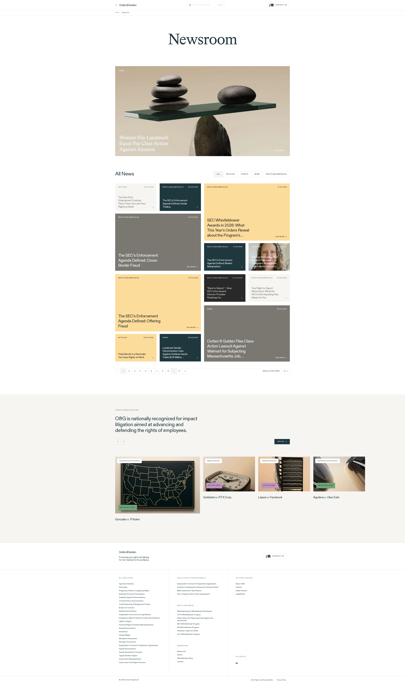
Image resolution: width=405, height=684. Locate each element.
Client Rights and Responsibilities (262, 680)
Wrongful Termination (127, 642)
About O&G (240, 584)
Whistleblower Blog (276, 174)
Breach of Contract (126, 608)
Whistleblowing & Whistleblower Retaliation (194, 611)
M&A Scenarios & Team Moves (189, 591)
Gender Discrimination (128, 611)
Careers (239, 587)
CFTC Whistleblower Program (189, 615)
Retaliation (123, 632)
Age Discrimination (126, 584)
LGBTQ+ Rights (125, 621)
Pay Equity (123, 587)
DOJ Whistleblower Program (188, 634)
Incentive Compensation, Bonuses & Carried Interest (198, 587)
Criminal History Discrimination (131, 601)
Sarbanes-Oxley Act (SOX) (187, 631)
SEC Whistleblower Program (188, 624)
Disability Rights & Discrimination (132, 597)
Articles (230, 174)
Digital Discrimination (127, 649)
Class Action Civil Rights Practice (132, 662)
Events (244, 174)
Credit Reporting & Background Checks (134, 604)
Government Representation (130, 659)
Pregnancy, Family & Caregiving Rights (134, 591)
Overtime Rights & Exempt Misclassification (136, 625)
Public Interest (241, 591)
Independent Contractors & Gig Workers (135, 615)
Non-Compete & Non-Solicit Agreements (193, 594)
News (257, 174)
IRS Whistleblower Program (188, 627)
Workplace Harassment (128, 638)
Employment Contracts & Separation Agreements (138, 645)
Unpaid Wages (124, 635)
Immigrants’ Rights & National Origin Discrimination (139, 618)
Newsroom (181, 651)
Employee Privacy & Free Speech (132, 594)
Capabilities (240, 594)
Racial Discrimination (127, 628)
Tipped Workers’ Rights (128, 656)
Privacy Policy (281, 680)
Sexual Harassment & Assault (130, 652)
